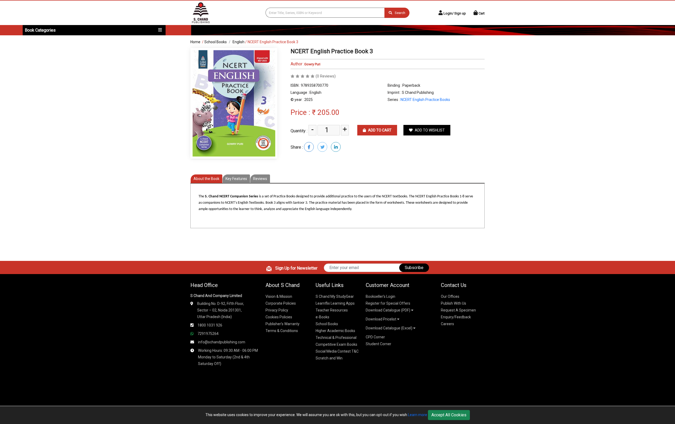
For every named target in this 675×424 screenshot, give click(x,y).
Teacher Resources (332, 310)
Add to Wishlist (429, 130)
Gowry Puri (312, 64)
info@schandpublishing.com (221, 342)
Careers (447, 324)
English (238, 42)
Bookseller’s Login (380, 296)
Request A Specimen (458, 310)
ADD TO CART (379, 130)
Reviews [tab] (260, 179)
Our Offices (450, 296)
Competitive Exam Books (336, 344)
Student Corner (378, 344)
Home (195, 42)
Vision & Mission (279, 296)
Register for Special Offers (388, 303)
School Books (215, 42)
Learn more (417, 415)
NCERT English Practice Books (425, 100)
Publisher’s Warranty (283, 324)
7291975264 (208, 334)
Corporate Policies (281, 303)
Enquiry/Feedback (456, 317)
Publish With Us (453, 303)
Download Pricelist (381, 319)
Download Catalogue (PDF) (388, 310)
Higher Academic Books (335, 331)
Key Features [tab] (236, 179)
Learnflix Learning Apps (335, 303)
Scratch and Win (329, 358)
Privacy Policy (277, 310)
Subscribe (414, 267)
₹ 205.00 (325, 112)
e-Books (322, 317)
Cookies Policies (279, 317)
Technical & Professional (336, 337)
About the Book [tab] (206, 179)
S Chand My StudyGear (335, 296)
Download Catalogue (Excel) (389, 328)
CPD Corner (375, 337)
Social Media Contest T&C (337, 351)
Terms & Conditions (282, 331)
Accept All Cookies (448, 414)
